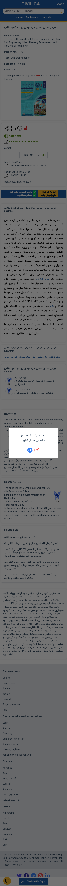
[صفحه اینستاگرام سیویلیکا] (37, 450)
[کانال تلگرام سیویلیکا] (30, 450)
